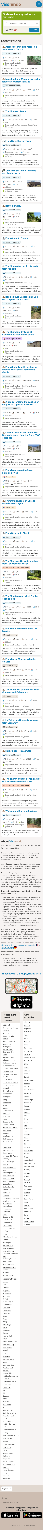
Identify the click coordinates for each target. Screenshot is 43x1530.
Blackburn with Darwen (8, 1037)
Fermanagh (7, 1324)
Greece (26, 1096)
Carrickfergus (8, 1302)
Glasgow (6, 1396)
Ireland (27, 1112)
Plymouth (6, 1192)
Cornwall (6, 1088)
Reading (6, 1195)
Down (5, 1319)
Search (34, 30)
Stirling (5, 1432)
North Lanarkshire (9, 1413)
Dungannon (7, 1322)
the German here (7, 947)
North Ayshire (8, 1410)
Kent (4, 1145)
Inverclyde (6, 1402)
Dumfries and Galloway (8, 1369)
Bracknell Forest (8, 1057)
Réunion (27, 1183)
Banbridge (6, 1296)
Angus (5, 1362)
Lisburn (5, 1333)
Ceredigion (7, 1447)
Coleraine (6, 1307)
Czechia (27, 1070)
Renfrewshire (8, 1421)
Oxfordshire (7, 1190)
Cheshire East (8, 1071)
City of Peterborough (10, 1085)
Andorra (27, 1025)
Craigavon (6, 1313)
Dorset (5, 1108)
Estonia (27, 1077)
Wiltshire (6, 1273)
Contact (4, 1498)
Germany (27, 1093)
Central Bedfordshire (10, 1069)
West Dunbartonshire (11, 1435)
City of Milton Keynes (10, 1082)
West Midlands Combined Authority (10, 1252)
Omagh (5, 1350)
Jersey (26, 1122)
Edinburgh (7, 1385)
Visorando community (10, 1502)
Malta (26, 1137)
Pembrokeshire (8, 1470)
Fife (4, 1393)
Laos (25, 1125)
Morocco (27, 1154)
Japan (26, 1119)
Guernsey (27, 1103)
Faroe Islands (29, 1080)
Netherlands (28, 1160)
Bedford (6, 1033)
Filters (12, 30)
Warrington (7, 1243)
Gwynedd (6, 1459)
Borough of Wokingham (7, 1045)
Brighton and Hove (10, 1060)
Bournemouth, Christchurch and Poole (9, 1051)
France (26, 1087)
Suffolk (5, 1231)
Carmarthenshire (9, 1444)
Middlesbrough (8, 1162)
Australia (27, 1032)
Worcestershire (8, 1275)
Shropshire (7, 1209)
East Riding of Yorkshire (8, 1112)
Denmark (27, 1074)
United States (29, 1221)
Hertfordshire (8, 1139)
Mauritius (27, 1144)
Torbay (5, 1240)
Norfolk (5, 1164)
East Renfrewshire (9, 1382)
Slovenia (27, 1196)
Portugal (27, 1179)
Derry (5, 1316)
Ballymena (6, 1290)
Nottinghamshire (9, 1187)
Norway (27, 1170)
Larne (5, 1327)
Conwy (5, 1450)
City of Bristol (7, 1080)
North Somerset (8, 1175)
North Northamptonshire (9, 1171)
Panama (27, 1173)
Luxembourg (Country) (29, 1130)
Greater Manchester (10, 1127)
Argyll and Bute (8, 1365)
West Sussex (7, 1262)
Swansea (6, 1476)
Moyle (5, 1339)
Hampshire (7, 1130)
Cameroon (28, 1051)
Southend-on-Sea (9, 1223)
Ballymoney (7, 1293)
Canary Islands (29, 1058)
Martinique (28, 1141)
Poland (26, 1176)
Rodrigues (28, 1186)
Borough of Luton (9, 1041)
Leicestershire (8, 1150)
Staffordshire (7, 1225)
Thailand (27, 1212)
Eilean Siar (6, 1387)
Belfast (5, 1299)
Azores (26, 1038)
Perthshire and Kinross (8, 1417)
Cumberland (7, 1094)
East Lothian (7, 1379)
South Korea (28, 1199)
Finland (27, 1083)
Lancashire (7, 1147)
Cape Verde (28, 1061)
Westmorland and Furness (9, 1268)
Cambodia (28, 1048)
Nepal (26, 1157)
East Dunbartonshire (10, 1376)
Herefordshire (8, 1136)
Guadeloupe (28, 1100)
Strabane (6, 1353)
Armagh (6, 1288)
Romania (27, 1189)
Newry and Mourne (10, 1342)
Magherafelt (7, 1336)
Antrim (5, 1282)
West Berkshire (8, 1248)
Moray (5, 1407)
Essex (5, 1119)
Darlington (7, 1097)
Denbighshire (8, 1453)
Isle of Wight (7, 1142)
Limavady (6, 1330)
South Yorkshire (8, 1220)
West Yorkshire (8, 1264)
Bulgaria (27, 1045)
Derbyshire (7, 1102)
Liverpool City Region (10, 1156)
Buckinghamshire (9, 1063)
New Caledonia (29, 1163)
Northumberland (9, 1181)
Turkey (26, 1218)
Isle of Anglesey (8, 1462)
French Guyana (29, 1090)
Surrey (5, 1234)
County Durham (8, 1091)
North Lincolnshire (9, 1167)
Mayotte (27, 1147)
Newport (6, 1467)
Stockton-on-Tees (9, 1228)
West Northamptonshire (9, 1257)
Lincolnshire (7, 1153)
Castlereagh (7, 1305)
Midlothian (7, 1404)
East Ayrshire (7, 1373)
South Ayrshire (8, 1427)
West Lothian (7, 1438)
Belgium (27, 1041)
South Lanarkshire (9, 1430)
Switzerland (28, 1208)
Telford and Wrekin (10, 1237)
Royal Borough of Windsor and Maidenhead (9, 1203)
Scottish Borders (9, 1424)
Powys (5, 1473)
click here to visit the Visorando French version (18, 945)
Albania (27, 1022)
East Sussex (7, 1116)
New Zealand (29, 1167)
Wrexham (6, 1479)
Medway (6, 1159)
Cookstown (7, 1310)
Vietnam (27, 1225)
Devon (5, 1105)
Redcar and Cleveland (11, 1198)
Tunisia (26, 1215)
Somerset (6, 1212)
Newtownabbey (8, 1344)
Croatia (26, 1067)
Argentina (28, 1029)
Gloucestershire (8, 1122)
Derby (5, 1099)
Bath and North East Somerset (10, 1029)
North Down (7, 1347)
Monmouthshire (9, 1464)
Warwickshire (8, 1245)
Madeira (27, 1134)
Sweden (27, 1205)
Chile (26, 1064)
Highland (6, 1399)
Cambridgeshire (9, 1066)
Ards (4, 1285)
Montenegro (28, 1150)
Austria (26, 1035)
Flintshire (6, 1456)
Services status (14, 1526)
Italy (25, 1116)
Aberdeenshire (8, 1359)
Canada (27, 1054)
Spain (26, 1202)
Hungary (27, 1106)
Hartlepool (6, 1133)
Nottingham (7, 1184)
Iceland (27, 1109)
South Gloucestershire (8, 1215)
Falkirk (5, 1390)
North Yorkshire (8, 1178)
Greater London (8, 1125)
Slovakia (27, 1192)
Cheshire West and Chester (10, 1075)
